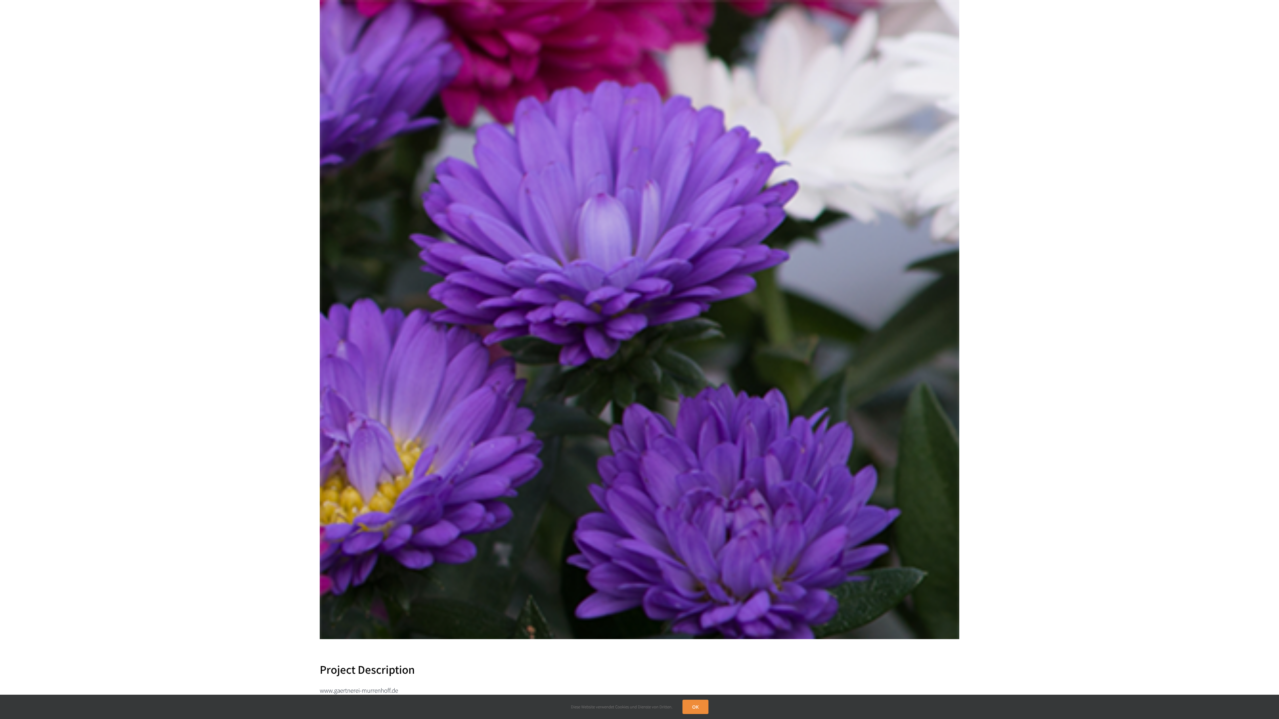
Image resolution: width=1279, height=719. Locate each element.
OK (695, 707)
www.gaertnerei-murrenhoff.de (359, 690)
